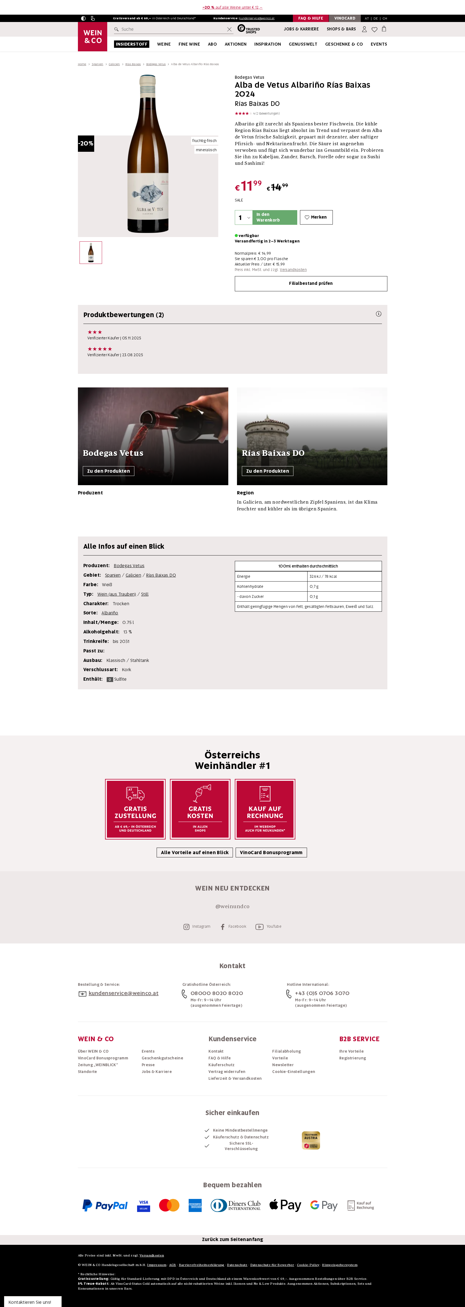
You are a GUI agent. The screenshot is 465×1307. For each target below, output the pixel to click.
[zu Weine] (177, 44)
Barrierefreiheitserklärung (201, 1265)
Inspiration (267, 44)
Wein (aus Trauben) (116, 594)
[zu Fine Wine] (207, 44)
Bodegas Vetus (156, 64)
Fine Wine (189, 44)
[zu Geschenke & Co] (370, 44)
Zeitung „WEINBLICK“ (98, 1064)
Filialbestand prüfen (311, 283)
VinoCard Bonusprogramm (271, 852)
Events (379, 44)
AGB (172, 1265)
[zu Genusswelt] (324, 44)
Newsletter (283, 1064)
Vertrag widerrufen (226, 1071)
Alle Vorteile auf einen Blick (195, 852)
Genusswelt (303, 44)
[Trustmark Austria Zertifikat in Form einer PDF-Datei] (311, 1140)
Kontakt (215, 1051)
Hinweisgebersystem (339, 1265)
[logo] (92, 36)
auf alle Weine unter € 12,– (233, 7)
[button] (83, 18)
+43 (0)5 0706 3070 (322, 993)
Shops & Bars (341, 29)
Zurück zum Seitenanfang (232, 1239)
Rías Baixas (133, 64)
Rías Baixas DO (161, 575)
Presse (148, 1064)
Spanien (97, 64)
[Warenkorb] (384, 28)
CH (384, 18)
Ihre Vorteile (351, 1051)
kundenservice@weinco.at (256, 18)
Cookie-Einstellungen (293, 1071)
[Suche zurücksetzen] (229, 29)
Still (144, 594)
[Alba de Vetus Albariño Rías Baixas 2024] (91, 254)
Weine (164, 44)
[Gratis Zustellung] (135, 809)
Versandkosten (293, 269)
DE (376, 18)
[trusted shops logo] (246, 29)
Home (82, 64)
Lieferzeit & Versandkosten (235, 1078)
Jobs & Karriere (301, 29)
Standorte (87, 1071)
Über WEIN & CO (93, 1051)
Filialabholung (286, 1051)
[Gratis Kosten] (200, 809)
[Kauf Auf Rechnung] (265, 809)
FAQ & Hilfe (219, 1058)
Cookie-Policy (308, 1265)
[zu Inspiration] (288, 44)
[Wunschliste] (374, 29)
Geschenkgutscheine (162, 1058)
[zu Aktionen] (253, 44)
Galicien (114, 64)
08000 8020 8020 (217, 993)
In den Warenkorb (268, 217)
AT (367, 18)
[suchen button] (117, 29)
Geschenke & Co (344, 44)
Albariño (110, 613)
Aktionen (236, 44)
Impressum (156, 1265)
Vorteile (280, 1058)
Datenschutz (237, 1265)
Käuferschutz (221, 1064)
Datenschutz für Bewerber (272, 1265)
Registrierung (352, 1058)
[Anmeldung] (365, 29)
